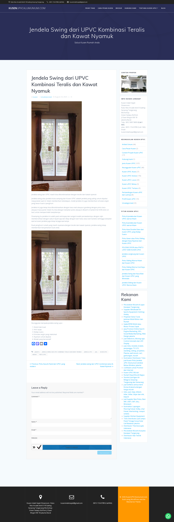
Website (34, 438)
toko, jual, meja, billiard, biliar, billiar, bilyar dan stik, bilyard (134, 394)
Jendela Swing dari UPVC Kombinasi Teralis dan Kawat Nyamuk (62, 352)
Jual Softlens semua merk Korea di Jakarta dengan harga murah (133, 387)
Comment (35, 396)
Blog (163, 8)
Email (33, 430)
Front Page (90, 8)
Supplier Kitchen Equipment (134, 416)
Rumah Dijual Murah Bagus (134, 375)
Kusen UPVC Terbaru (130, 188)
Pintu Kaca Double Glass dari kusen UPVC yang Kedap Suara (133, 231)
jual (96, 352)
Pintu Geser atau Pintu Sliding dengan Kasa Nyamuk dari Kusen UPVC (133, 240)
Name (34, 422)
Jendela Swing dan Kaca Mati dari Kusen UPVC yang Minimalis (132, 276)
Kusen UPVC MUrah (131, 372)
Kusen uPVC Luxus (129, 180)
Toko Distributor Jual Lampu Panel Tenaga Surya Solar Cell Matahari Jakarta (134, 421)
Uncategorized (46, 97)
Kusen (27, 8)
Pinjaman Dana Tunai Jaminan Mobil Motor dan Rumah (133, 319)
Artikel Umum (127, 144)
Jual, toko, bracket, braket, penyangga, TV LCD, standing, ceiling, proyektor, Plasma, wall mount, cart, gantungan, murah (134, 351)
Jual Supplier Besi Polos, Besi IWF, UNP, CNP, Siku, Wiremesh (135, 401)
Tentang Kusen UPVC (148, 8)
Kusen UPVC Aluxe (129, 172)
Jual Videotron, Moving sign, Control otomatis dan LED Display (134, 341)
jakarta (37, 352)
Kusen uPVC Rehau (129, 184)
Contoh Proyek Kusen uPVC (132, 153)
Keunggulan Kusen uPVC (131, 167)
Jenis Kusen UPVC (128, 163)
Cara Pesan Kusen (105, 8)
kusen (35, 97)
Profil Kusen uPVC (129, 199)
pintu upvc (42, 354)
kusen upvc (103, 352)
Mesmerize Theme (133, 502)
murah (35, 354)
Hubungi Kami (130, 8)
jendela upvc (88, 352)
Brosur (119, 8)
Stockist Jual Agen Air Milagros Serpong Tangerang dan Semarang (134, 379)
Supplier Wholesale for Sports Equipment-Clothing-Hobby (134, 311)
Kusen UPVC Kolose (129, 176)
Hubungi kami (127, 159)
